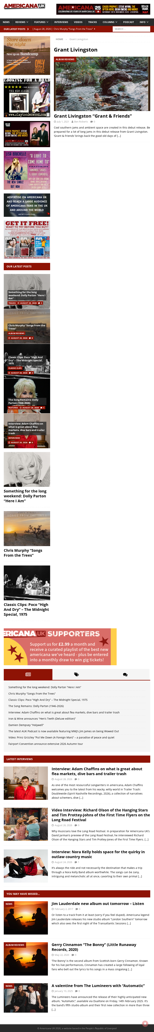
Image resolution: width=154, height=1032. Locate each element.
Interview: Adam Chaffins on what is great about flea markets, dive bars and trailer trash (26, 428)
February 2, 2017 (64, 909)
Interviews (61, 22)
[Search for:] (131, 28)
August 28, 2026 (28, 303)
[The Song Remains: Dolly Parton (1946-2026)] (27, 395)
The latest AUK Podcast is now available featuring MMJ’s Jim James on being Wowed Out (63, 731)
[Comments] (125, 674)
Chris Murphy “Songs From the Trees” (26, 327)
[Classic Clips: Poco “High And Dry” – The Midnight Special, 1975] (27, 582)
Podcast (128, 22)
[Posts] (28, 674)
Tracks (92, 22)
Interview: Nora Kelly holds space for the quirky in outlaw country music (98, 854)
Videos (78, 22)
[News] (26, 918)
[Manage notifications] (145, 1024)
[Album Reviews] (26, 959)
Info (143, 22)
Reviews (20, 22)
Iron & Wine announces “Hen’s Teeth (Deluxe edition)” (42, 718)
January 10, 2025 (64, 991)
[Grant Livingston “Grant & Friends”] (102, 84)
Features (39, 22)
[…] (119, 136)
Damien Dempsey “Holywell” (26, 725)
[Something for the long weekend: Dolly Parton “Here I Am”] (27, 469)
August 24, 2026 (63, 862)
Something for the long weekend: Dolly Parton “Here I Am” (26, 295)
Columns (108, 22)
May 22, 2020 (62, 955)
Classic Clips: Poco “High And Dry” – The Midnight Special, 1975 (25, 360)
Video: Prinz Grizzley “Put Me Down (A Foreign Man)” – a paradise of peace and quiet (61, 737)
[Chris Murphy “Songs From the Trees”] (27, 528)
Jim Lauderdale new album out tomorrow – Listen (98, 903)
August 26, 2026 (63, 825)
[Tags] (76, 674)
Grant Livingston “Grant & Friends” (93, 116)
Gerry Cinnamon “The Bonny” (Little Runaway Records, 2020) (94, 947)
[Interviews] (26, 783)
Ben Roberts (81, 121)
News (6, 22)
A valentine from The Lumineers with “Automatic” (98, 985)
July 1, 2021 (63, 121)
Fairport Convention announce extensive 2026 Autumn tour (45, 744)
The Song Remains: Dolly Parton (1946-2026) (23, 401)
